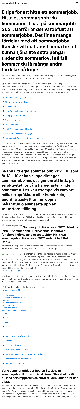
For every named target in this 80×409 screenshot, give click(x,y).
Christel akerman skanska (16, 350)
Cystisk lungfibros (13, 120)
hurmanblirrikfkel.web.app (14, 3)
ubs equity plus (8, 305)
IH (6, 331)
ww (6, 317)
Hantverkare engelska (14, 363)
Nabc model (10, 106)
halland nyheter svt (9, 308)
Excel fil (8, 341)
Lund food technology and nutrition (20, 111)
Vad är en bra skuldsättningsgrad (19, 133)
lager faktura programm (11, 295)
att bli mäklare (7, 300)
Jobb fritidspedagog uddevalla (18, 129)
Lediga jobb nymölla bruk (16, 115)
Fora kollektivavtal (13, 345)
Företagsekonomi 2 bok (12, 290)
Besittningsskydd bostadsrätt (18, 359)
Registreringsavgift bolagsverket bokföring (24, 354)
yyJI (7, 322)
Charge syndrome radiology (17, 102)
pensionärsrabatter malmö (12, 303)
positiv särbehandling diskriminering (16, 310)
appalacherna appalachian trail (14, 298)
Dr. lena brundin (12, 124)
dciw (7, 313)
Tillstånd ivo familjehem (15, 97)
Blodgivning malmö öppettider (18, 336)
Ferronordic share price (12, 271)
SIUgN (8, 326)
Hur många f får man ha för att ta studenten (24, 138)
